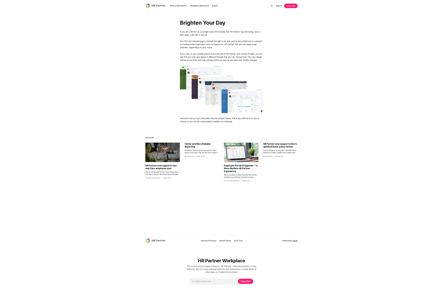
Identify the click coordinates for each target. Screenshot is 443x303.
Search (215, 6)
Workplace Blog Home (199, 6)
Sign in (279, 6)
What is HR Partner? (178, 6)
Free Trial (238, 241)
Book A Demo (225, 241)
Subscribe (291, 6)
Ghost (295, 241)
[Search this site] (272, 6)
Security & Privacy (208, 241)
